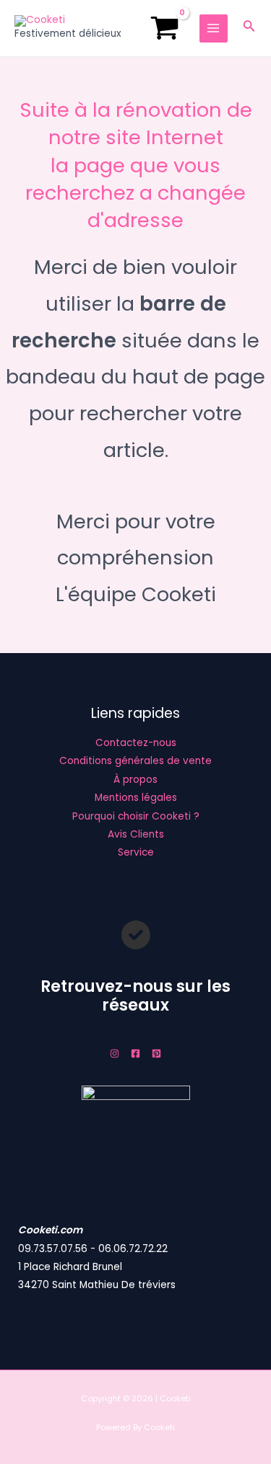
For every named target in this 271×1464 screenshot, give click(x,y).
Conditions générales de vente (135, 761)
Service (136, 852)
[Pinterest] (156, 1053)
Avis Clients (136, 834)
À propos (135, 779)
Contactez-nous (135, 743)
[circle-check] (136, 935)
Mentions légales (136, 797)
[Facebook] (135, 1053)
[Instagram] (114, 1053)
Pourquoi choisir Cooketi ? (135, 816)
